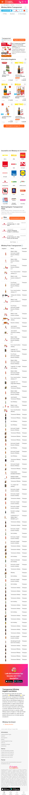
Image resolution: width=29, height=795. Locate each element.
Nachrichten (3, 746)
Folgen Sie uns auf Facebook (7, 752)
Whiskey (12, 5)
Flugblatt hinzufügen (5, 744)
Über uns (3, 742)
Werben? (3, 736)
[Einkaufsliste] (22, 2)
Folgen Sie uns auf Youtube (7, 755)
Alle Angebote (7, 5)
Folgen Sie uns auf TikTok (7, 757)
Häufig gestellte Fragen (6, 734)
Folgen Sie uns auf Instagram (7, 753)
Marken (2, 739)
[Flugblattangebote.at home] (9, 1)
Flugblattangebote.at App (6, 741)
